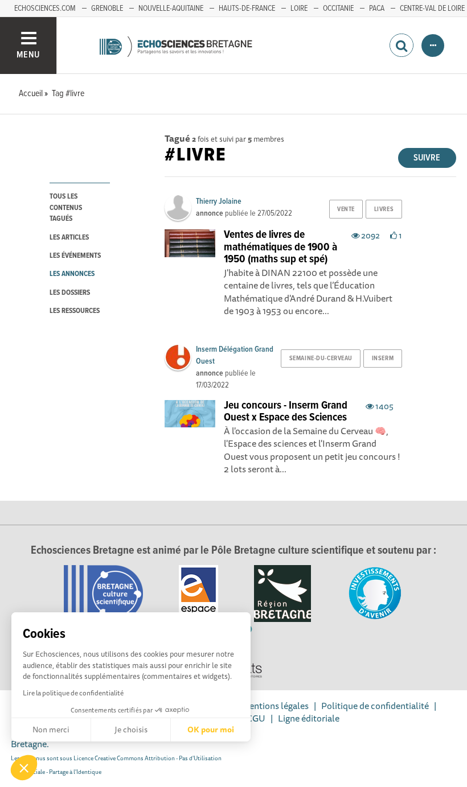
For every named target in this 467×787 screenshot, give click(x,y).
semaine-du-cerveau (321, 358)
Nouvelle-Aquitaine (170, 8)
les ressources (75, 311)
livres (384, 209)
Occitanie (338, 8)
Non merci (50, 729)
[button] (24, 767)
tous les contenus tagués (66, 208)
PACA (376, 8)
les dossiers (70, 293)
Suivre (426, 158)
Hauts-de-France (247, 8)
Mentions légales (275, 705)
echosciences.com (45, 8)
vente (346, 209)
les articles (69, 237)
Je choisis (131, 729)
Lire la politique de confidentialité (73, 692)
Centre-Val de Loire (432, 8)
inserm (383, 358)
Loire (299, 8)
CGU (256, 718)
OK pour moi (210, 729)
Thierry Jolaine (218, 201)
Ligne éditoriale (308, 718)
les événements (75, 256)
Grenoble (107, 8)
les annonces (72, 274)
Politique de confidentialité (375, 705)
